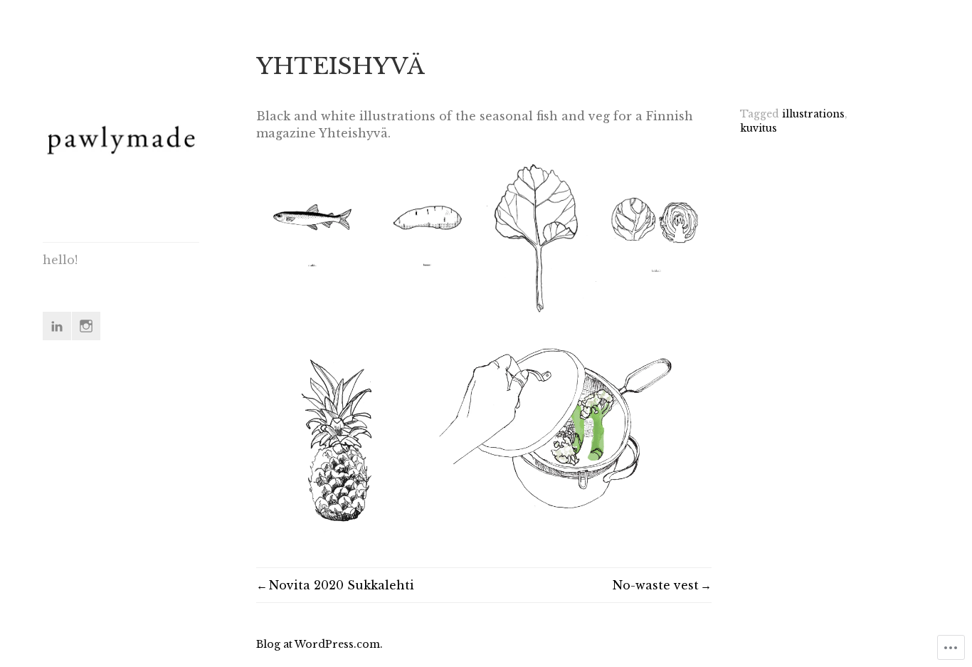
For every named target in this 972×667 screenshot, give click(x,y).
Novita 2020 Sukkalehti (341, 585)
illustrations (813, 114)
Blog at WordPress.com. (319, 644)
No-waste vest (656, 585)
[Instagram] (86, 326)
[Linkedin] (57, 326)
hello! (60, 260)
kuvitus (758, 128)
